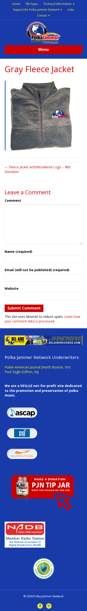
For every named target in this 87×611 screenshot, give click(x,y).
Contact (42, 15)
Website (12, 288)
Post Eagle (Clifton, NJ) (22, 372)
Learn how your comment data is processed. (42, 318)
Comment (13, 200)
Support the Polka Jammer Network (36, 10)
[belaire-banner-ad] (43, 340)
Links (71, 10)
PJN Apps (32, 4)
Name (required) (18, 251)
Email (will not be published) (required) (37, 270)
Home (16, 4)
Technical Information (57, 4)
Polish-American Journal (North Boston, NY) (38, 367)
